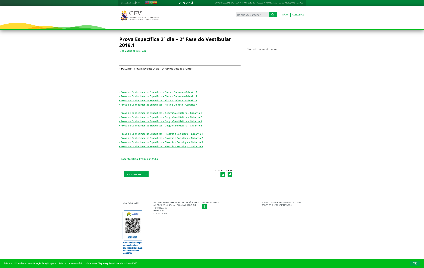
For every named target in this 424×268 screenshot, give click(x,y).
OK (415, 263)
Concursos (298, 15)
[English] (147, 3)
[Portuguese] (151, 3)
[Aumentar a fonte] (188, 3)
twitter (222, 174)
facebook (230, 174)
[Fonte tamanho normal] (180, 3)
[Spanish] (155, 3)
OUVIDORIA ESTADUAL (224, 2)
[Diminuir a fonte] (184, 3)
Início (285, 15)
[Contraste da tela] (192, 3)
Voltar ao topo (134, 174)
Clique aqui (104, 263)
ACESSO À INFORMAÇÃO (267, 2)
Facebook (204, 206)
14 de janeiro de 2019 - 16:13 (132, 51)
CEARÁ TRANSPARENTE (245, 2)
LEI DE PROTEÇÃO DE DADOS (291, 2)
